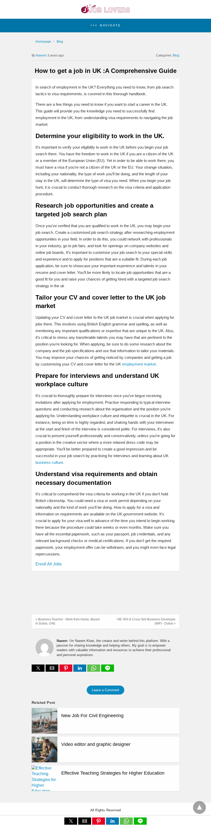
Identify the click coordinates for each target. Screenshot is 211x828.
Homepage (43, 41)
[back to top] (199, 807)
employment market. (139, 364)
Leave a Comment (105, 690)
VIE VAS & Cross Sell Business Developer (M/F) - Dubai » (146, 621)
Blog (60, 41)
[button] (105, 25)
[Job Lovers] (105, 12)
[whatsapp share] (94, 670)
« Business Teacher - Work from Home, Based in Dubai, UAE (68, 621)
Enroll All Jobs (49, 564)
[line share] (107, 670)
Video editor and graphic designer (95, 744)
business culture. (50, 462)
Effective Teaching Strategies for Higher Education (112, 773)
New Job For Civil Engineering (92, 715)
